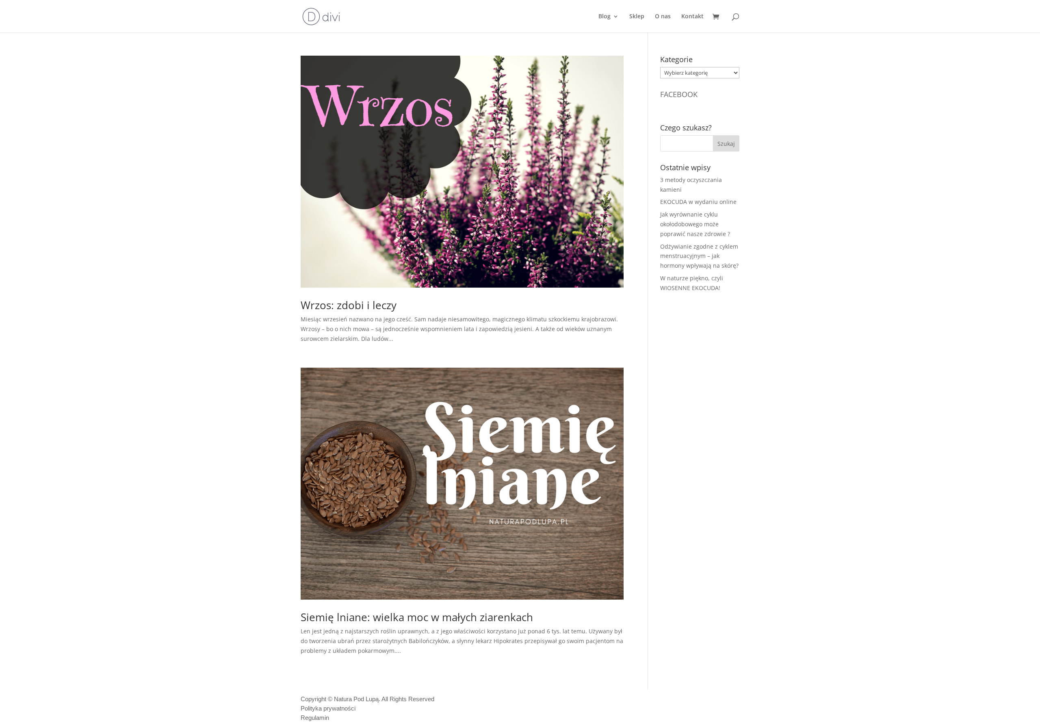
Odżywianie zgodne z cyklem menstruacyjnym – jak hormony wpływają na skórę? (699, 256)
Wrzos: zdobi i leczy (348, 305)
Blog (604, 16)
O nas (663, 16)
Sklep (636, 16)
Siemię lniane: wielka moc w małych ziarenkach (417, 617)
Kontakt (692, 16)
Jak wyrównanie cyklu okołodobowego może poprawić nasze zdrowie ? (695, 224)
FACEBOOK (679, 94)
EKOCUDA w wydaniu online (698, 202)
